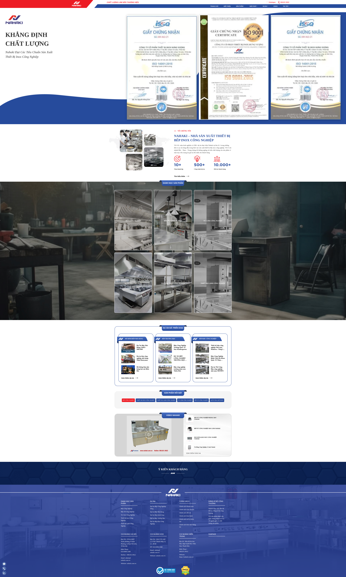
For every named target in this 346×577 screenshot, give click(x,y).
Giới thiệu (227, 6)
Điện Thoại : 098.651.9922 (183, 550)
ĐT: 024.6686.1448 (156, 547)
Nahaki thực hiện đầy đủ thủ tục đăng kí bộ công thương (216, 511)
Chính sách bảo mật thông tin (187, 526)
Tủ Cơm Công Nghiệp (128, 515)
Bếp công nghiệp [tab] (128, 400)
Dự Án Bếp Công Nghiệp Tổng (158, 508)
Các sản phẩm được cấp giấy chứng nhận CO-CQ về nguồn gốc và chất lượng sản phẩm (216, 519)
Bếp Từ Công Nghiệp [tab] (201, 400)
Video (275, 6)
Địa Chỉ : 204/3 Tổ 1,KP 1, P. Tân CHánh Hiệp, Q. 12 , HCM (158, 541)
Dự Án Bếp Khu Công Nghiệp (157, 523)
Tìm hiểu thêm (179, 176)
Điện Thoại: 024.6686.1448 (126, 550)
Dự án (265, 6)
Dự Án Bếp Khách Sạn (157, 515)
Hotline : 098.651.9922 (128, 555)
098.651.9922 (284, 2)
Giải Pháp (253, 6)
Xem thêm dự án (127, 378)
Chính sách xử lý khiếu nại (186, 520)
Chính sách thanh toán (186, 506)
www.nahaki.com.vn (65, 75)
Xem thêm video (192, 453)
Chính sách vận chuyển (186, 509)
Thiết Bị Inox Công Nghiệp (127, 519)
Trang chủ (214, 6)
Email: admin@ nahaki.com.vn (126, 559)
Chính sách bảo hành (186, 516)
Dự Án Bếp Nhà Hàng (157, 512)
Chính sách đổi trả (185, 513)
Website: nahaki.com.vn (128, 563)
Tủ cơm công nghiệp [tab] (185, 400)
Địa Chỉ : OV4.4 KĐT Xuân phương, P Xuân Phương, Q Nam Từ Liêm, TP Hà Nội (129, 542)
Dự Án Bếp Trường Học (157, 518)
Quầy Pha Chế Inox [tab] (217, 400)
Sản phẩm (239, 6)
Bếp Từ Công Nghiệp (127, 512)
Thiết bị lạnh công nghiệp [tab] (166, 400)
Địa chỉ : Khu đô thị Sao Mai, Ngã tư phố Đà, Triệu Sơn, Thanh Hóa (187, 544)
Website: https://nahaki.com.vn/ (186, 556)
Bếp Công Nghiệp (126, 508)
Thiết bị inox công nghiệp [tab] (145, 400)
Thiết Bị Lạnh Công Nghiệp (127, 525)
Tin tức (285, 6)
